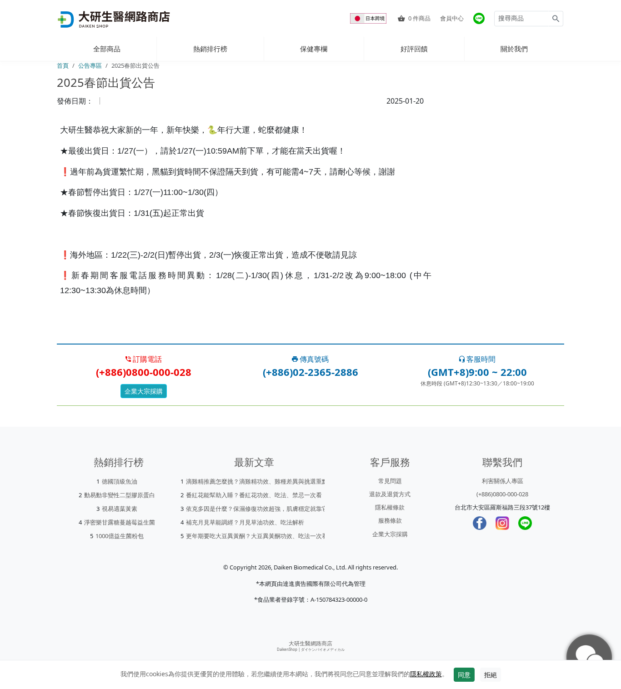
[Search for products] (555, 18)
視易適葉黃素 (119, 508)
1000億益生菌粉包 (119, 536)
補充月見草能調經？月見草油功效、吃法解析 (245, 522)
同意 (464, 674)
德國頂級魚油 (119, 481)
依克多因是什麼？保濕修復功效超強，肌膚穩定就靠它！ (260, 508)
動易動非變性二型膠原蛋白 (119, 495)
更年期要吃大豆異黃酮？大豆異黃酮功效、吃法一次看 (257, 536)
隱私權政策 (426, 673)
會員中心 (452, 18)
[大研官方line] (479, 18)
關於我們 (514, 48)
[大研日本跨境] (369, 18)
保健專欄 (313, 48)
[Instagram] (502, 523)
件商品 (419, 18)
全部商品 (106, 48)
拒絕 (490, 674)
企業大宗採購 (144, 391)
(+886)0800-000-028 (502, 494)
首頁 (63, 65)
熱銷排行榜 (210, 48)
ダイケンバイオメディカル (323, 649)
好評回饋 (414, 48)
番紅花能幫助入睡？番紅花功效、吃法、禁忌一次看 (254, 495)
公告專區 (90, 65)
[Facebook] (479, 523)
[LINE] (525, 523)
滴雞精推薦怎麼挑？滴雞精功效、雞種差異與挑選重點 (257, 481)
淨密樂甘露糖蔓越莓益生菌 (119, 522)
